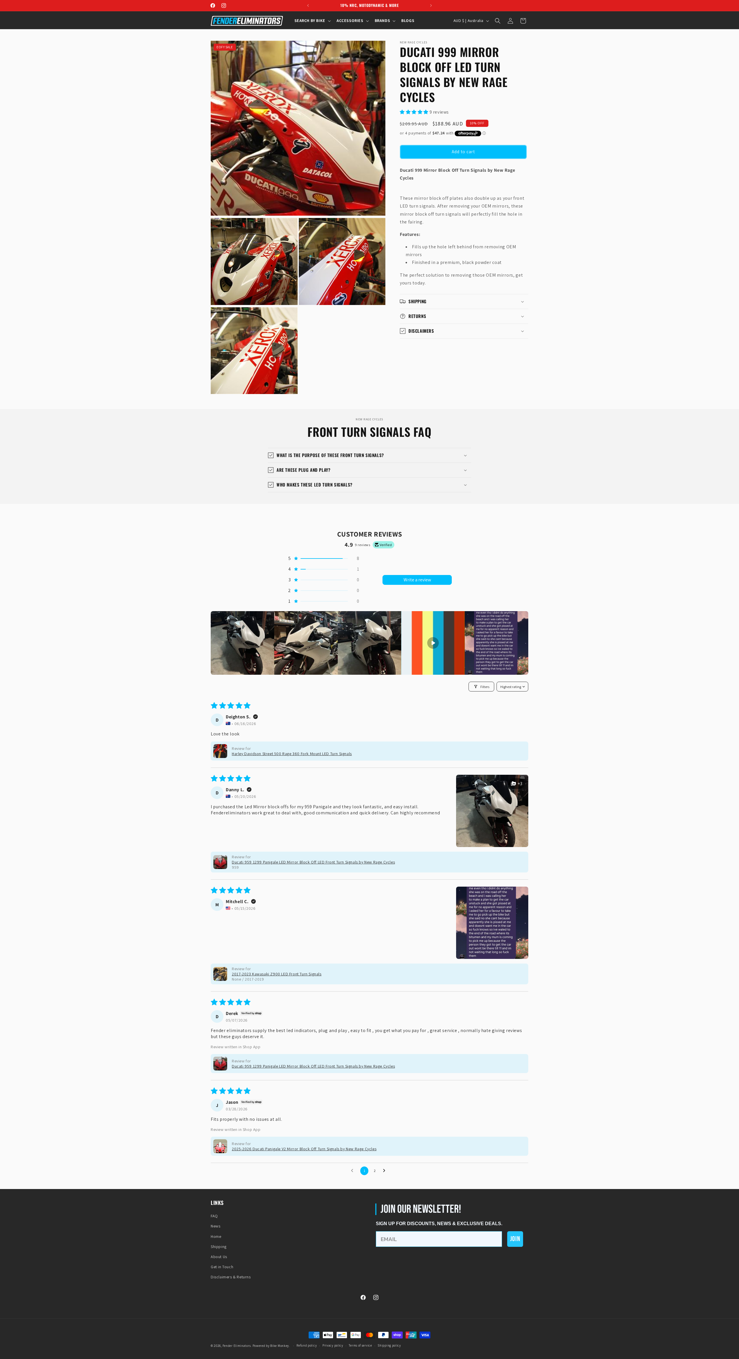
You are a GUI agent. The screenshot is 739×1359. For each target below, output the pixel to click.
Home (216, 1236)
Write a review (417, 580)
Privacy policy (332, 1345)
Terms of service (360, 1345)
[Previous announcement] (308, 5)
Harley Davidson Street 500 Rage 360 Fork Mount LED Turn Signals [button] (292, 753)
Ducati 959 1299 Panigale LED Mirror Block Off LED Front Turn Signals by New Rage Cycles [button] (313, 862)
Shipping (219, 1246)
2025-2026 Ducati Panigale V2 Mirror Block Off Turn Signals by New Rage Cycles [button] (304, 1148)
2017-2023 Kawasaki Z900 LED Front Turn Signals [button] (277, 974)
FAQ (214, 1216)
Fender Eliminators (237, 1346)
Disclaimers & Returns (231, 1277)
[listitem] (242, 643)
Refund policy (306, 1345)
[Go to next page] (385, 1171)
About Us (219, 1256)
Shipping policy (389, 1345)
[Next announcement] (431, 5)
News (215, 1226)
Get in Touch (222, 1266)
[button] (312, 20)
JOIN (515, 1239)
